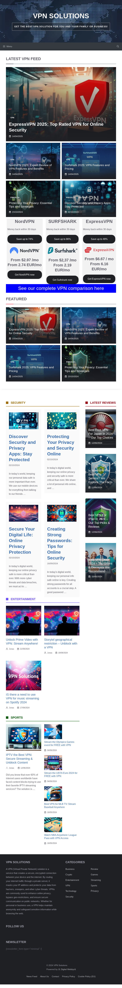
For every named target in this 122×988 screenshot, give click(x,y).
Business (70, 869)
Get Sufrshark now (62, 280)
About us (44, 976)
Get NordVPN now (25, 274)
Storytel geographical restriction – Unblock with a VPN (60, 643)
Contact (55, 976)
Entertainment (72, 880)
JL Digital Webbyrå (67, 969)
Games (94, 874)
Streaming (96, 880)
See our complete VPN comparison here (61, 288)
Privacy (14, 198)
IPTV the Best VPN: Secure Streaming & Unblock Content (19, 758)
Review (94, 869)
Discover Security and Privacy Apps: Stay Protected (22, 448)
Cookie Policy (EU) (87, 976)
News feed (31, 976)
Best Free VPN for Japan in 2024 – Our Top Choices (100, 433)
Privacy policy (68, 976)
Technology (70, 891)
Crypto (68, 874)
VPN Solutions (61, 16)
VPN (12, 118)
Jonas (11, 649)
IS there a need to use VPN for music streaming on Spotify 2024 (22, 698)
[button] (118, 46)
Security (84, 198)
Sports (94, 885)
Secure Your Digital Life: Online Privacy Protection (22, 541)
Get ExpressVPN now (99, 279)
